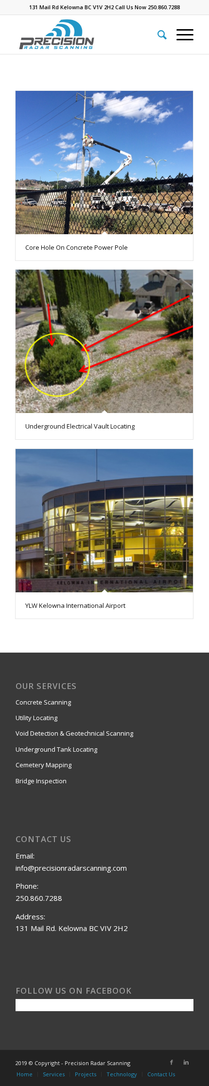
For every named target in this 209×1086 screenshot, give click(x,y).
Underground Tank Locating (56, 749)
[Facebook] (171, 1062)
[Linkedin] (186, 1062)
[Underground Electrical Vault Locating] (104, 341)
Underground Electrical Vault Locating (80, 426)
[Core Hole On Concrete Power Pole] (104, 162)
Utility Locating (36, 717)
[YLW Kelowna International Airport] (104, 520)
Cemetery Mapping (43, 764)
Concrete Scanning (43, 702)
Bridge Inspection (41, 780)
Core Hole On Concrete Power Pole (76, 247)
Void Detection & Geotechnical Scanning (74, 733)
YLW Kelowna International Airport (75, 605)
